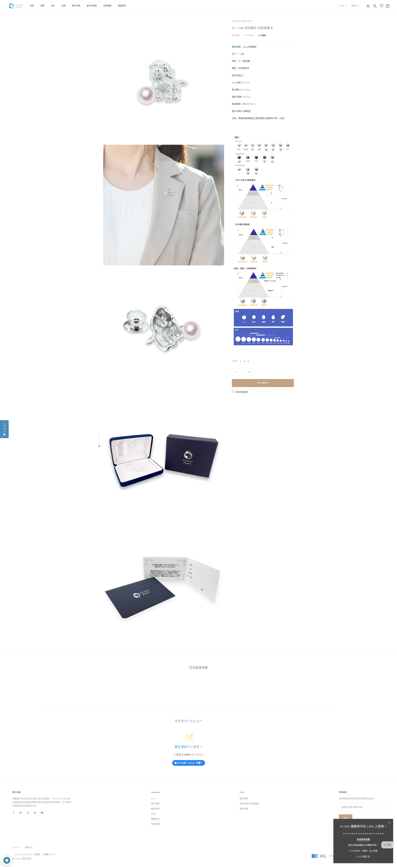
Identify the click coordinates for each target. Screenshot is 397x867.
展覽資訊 (155, 819)
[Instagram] (28, 812)
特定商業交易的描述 (249, 803)
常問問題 (107, 6)
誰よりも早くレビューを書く (188, 762)
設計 (53, 6)
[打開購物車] (387, 6)
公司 (153, 814)
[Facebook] (240, 361)
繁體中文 (355, 6)
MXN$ (341, 6)
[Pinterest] (248, 361)
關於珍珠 (76, 6)
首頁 (32, 6)
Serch (153, 798)
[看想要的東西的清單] (381, 5)
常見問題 (155, 824)
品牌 (64, 6)
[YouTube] (42, 812)
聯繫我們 (155, 809)
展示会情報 (92, 6)
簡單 (42, 6)
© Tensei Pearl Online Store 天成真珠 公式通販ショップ (34, 854)
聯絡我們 (122, 6)
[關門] (389, 822)
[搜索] (375, 5)
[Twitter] (244, 361)
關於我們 (155, 803)
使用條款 (244, 798)
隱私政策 (244, 809)
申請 (345, 818)
